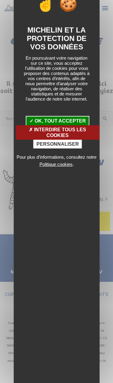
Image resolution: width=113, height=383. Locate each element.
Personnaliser (57, 144)
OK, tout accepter (59, 120)
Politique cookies (56, 164)
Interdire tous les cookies (59, 132)
